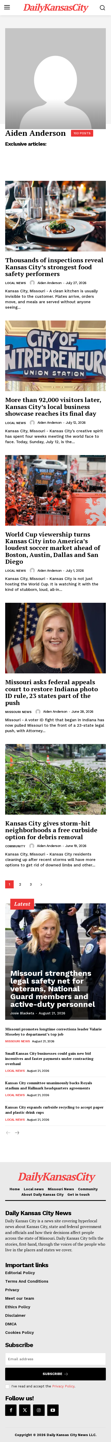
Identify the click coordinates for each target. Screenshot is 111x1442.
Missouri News (18, 712)
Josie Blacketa (22, 1013)
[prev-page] (87, 912)
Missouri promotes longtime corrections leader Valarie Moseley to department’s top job (53, 1032)
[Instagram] (38, 1410)
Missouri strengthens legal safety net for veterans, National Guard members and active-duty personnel (52, 989)
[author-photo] (33, 282)
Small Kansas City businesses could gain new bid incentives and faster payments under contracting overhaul (49, 1058)
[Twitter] (24, 1410)
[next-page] (41, 884)
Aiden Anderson (49, 283)
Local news (15, 283)
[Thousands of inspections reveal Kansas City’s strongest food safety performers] (55, 216)
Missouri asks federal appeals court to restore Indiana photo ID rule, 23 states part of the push (51, 692)
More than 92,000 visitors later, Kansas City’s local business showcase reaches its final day (53, 407)
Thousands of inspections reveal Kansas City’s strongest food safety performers (54, 267)
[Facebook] (11, 1410)
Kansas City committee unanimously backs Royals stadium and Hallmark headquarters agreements (48, 1085)
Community (15, 846)
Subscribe (52, 1374)
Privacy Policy (63, 1386)
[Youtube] (53, 1410)
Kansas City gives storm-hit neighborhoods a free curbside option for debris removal (51, 830)
